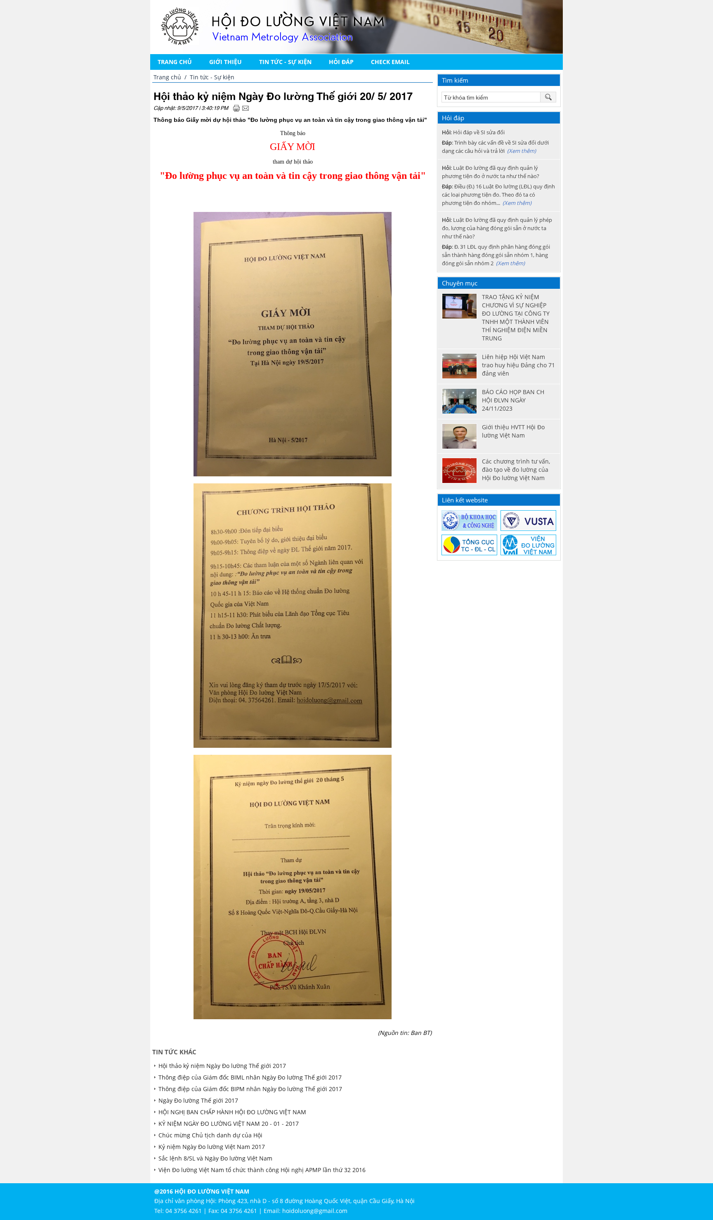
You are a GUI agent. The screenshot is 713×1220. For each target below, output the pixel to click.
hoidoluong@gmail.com (314, 1211)
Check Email (390, 62)
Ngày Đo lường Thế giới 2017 (198, 1100)
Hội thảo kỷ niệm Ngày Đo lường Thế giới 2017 (222, 1066)
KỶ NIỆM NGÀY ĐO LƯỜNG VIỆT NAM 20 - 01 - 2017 (228, 1123)
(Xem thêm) (521, 151)
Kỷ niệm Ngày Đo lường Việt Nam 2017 (211, 1147)
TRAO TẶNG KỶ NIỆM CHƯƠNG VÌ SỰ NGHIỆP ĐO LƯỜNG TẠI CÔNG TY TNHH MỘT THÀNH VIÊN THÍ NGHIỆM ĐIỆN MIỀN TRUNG (516, 317)
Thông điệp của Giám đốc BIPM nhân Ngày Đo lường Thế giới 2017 (250, 1089)
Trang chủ (175, 62)
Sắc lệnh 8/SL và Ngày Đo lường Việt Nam (215, 1158)
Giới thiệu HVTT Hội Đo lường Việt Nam (513, 431)
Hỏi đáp (341, 62)
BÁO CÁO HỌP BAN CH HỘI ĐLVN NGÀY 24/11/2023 (513, 400)
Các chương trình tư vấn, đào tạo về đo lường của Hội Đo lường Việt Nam (516, 469)
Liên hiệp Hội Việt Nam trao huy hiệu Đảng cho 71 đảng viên (518, 365)
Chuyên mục (459, 283)
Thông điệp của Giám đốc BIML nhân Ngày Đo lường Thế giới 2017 (250, 1077)
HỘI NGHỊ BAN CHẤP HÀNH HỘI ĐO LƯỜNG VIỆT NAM (232, 1112)
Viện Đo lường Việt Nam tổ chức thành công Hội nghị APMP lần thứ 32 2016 (262, 1170)
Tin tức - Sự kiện (285, 62)
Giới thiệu (225, 62)
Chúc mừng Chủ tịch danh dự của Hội (210, 1135)
